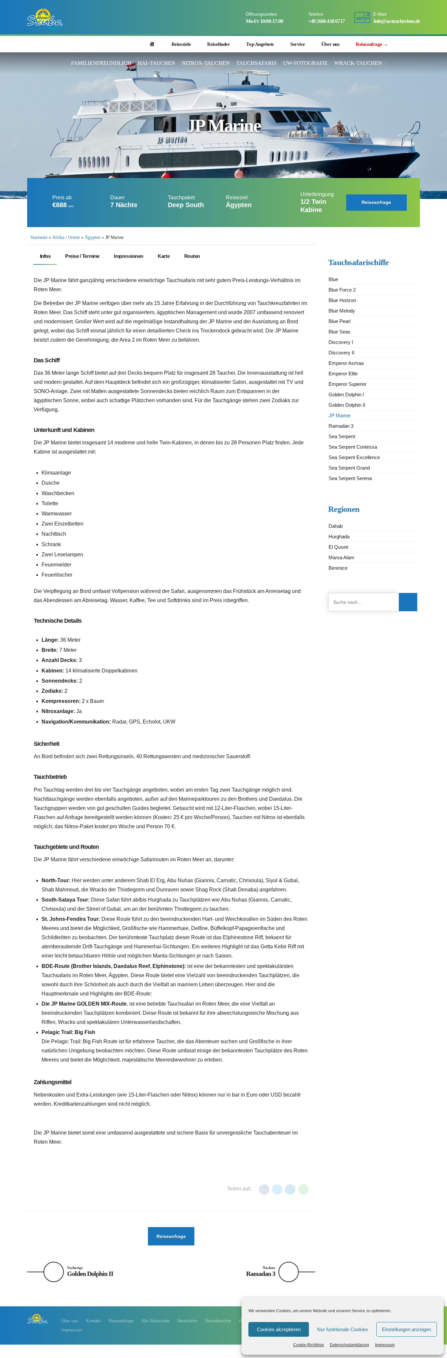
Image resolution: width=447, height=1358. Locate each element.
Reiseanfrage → (372, 44)
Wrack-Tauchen (358, 63)
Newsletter (187, 1320)
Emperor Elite (343, 373)
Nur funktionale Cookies (342, 1329)
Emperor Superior (348, 384)
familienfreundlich (101, 63)
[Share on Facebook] (264, 1189)
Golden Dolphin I (346, 394)
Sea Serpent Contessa (353, 447)
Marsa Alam (81, 1189)
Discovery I (341, 342)
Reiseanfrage (121, 1320)
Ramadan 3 (341, 426)
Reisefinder (218, 44)
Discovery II (341, 352)
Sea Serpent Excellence (354, 457)
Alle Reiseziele (155, 1320)
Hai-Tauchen (156, 63)
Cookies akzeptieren (279, 1329)
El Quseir (339, 547)
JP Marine (339, 415)
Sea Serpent (342, 436)
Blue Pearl (339, 321)
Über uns (330, 44)
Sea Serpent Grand (349, 468)
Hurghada (49, 1189)
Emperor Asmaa (346, 363)
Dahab (336, 526)
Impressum (385, 1345)
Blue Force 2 (342, 290)
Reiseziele (181, 44)
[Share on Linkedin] (290, 1189)
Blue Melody (342, 310)
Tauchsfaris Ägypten (126, 1189)
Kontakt (93, 1320)
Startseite (38, 237)
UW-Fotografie (305, 63)
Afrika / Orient (66, 237)
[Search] (416, 44)
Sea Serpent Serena (350, 478)
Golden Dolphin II (347, 405)
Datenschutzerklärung (349, 1345)
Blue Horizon (342, 300)
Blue (333, 279)
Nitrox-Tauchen (206, 63)
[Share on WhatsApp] (303, 1189)
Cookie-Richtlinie (308, 1345)
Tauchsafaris (256, 63)
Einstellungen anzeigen (406, 1329)
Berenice (338, 568)
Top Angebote (260, 44)
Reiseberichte (218, 1320)
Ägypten (92, 237)
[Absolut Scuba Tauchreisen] (39, 1318)
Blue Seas (339, 331)
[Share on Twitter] (277, 1189)
